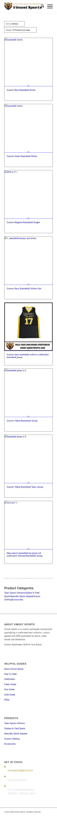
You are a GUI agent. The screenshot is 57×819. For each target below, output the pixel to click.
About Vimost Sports (13, 668)
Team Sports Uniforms (14, 592)
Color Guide (9, 694)
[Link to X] (40, 815)
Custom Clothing (11, 738)
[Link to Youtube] (45, 815)
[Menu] (48, 6)
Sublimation (9, 678)
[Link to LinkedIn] (50, 815)
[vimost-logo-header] (23, 6)
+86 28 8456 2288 (17, 780)
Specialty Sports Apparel (21, 596)
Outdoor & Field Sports (14, 728)
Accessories (17, 599)
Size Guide (9, 689)
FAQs (7, 699)
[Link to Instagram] (36, 815)
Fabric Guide (10, 684)
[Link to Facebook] (31, 815)
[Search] (41, 6)
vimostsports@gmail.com (20, 770)
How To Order (10, 673)
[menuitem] (41, 6)
